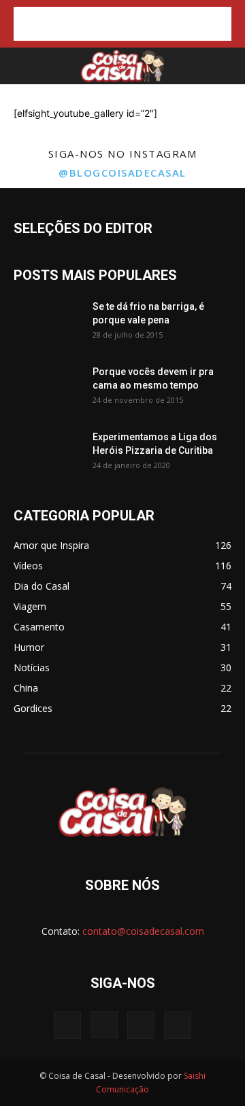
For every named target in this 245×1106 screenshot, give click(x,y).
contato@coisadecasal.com (143, 931)
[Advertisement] (122, 24)
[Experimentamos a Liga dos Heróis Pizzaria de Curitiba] (48, 454)
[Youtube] (177, 1025)
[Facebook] (67, 1025)
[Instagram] (104, 1024)
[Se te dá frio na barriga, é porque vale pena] (48, 323)
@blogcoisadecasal (122, 172)
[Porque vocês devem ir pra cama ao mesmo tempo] (48, 388)
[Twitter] (140, 1025)
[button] (22, 66)
